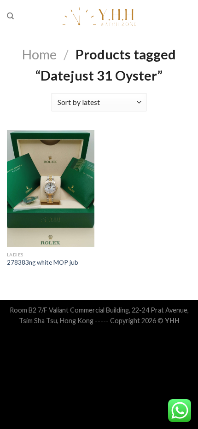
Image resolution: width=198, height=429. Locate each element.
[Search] (10, 16)
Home (39, 54)
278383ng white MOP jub (42, 262)
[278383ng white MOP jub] (50, 188)
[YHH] (99, 16)
